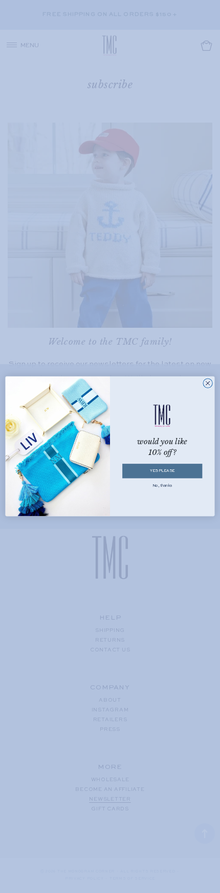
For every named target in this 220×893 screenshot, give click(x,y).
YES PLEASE (162, 471)
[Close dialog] (207, 383)
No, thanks (162, 486)
